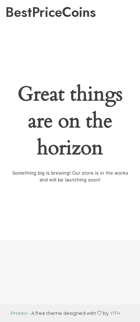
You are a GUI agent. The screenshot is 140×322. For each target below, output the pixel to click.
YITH (115, 313)
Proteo (19, 313)
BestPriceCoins (38, 12)
